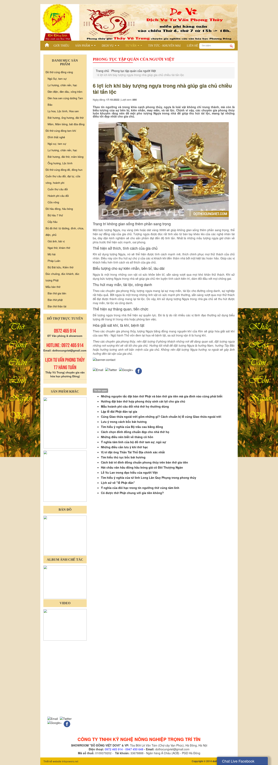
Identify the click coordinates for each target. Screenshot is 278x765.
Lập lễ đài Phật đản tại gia (119, 411)
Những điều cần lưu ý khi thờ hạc (124, 447)
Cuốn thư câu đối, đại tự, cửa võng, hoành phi (63, 179)
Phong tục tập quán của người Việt (133, 71)
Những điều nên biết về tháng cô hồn (127, 437)
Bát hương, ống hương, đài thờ (65, 118)
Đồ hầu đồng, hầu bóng (59, 209)
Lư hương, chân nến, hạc (62, 85)
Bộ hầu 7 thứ (55, 215)
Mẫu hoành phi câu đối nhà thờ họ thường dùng (135, 406)
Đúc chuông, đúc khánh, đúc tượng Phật (62, 277)
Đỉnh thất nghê (56, 137)
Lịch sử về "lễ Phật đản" (118, 483)
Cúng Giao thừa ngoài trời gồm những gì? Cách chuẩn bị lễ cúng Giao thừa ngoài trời (161, 417)
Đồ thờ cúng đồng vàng (59, 72)
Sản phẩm (86, 46)
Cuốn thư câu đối (58, 189)
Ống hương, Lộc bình (60, 163)
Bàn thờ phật (55, 300)
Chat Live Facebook (238, 761)
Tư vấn (134, 46)
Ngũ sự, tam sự (57, 144)
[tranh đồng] (65, 475)
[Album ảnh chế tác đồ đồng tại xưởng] (65, 581)
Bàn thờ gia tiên (57, 293)
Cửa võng (53, 202)
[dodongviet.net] (65, 422)
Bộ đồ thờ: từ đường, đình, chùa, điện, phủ (65, 231)
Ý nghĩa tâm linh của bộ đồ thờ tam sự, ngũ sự (133, 442)
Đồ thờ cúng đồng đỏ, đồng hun (64, 170)
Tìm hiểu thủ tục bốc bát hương (123, 457)
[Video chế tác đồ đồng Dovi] (65, 624)
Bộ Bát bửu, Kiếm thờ (60, 267)
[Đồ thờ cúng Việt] (46, 44)
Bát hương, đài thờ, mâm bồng (65, 157)
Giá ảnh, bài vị (56, 241)
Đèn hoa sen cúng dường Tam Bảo (65, 101)
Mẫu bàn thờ (53, 287)
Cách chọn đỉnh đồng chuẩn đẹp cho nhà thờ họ (135, 432)
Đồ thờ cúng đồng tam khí (61, 131)
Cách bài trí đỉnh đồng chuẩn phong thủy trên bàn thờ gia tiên (144, 462)
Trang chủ (102, 71)
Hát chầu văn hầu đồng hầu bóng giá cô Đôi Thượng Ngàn (142, 467)
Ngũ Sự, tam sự (57, 79)
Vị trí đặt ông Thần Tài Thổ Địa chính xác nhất (133, 452)
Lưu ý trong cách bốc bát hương (124, 422)
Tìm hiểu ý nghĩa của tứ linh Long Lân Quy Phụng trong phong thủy (148, 478)
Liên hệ (192, 45)
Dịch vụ (111, 46)
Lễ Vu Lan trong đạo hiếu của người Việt (129, 472)
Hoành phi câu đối (58, 196)
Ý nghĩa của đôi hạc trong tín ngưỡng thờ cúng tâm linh (140, 488)
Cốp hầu (52, 222)
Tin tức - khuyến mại (164, 45)
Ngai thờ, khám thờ (59, 248)
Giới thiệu (61, 45)
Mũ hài (52, 254)
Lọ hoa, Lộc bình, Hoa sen (63, 111)
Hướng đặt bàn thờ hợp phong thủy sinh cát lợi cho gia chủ (143, 401)
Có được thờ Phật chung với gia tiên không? (132, 493)
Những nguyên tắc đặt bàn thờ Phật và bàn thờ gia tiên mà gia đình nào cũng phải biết (161, 396)
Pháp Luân (54, 261)
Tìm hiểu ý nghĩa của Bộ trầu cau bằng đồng (132, 427)
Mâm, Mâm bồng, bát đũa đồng (66, 124)
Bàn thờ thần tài (57, 306)
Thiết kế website (52, 761)
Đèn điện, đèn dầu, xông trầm (65, 92)
